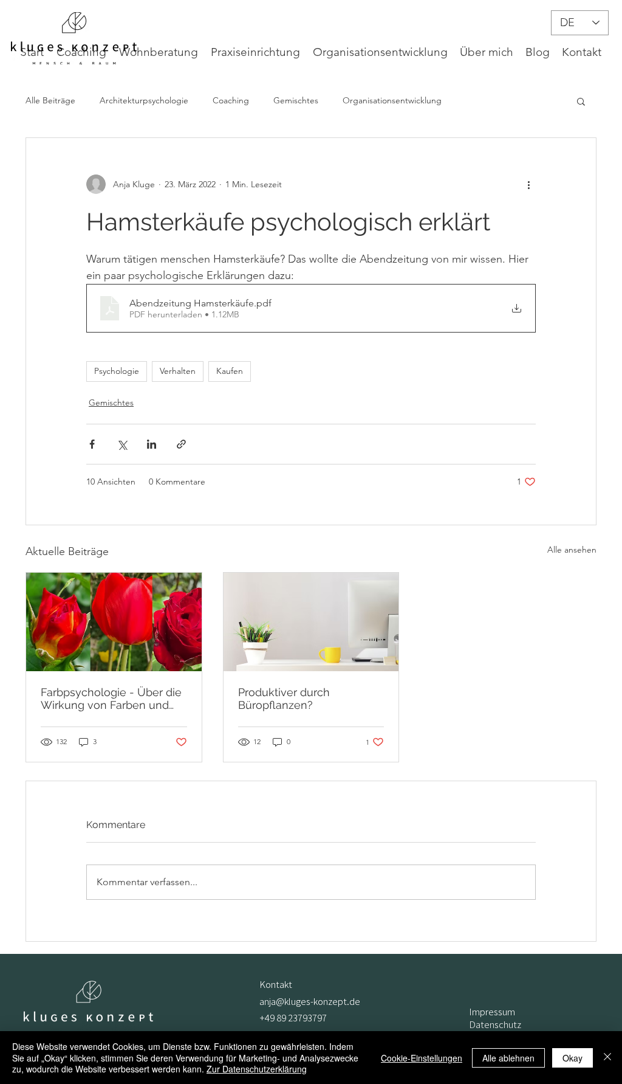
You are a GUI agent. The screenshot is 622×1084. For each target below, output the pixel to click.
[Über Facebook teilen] (92, 444)
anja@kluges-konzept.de (309, 1001)
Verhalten (178, 370)
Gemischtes (295, 100)
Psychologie (116, 370)
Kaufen (229, 370)
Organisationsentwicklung (392, 100)
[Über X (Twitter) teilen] (122, 444)
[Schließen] (607, 1057)
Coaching (231, 100)
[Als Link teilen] (181, 444)
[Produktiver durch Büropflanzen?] (311, 622)
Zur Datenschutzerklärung (257, 1069)
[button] (581, 101)
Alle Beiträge (50, 100)
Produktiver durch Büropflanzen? (284, 698)
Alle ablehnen (508, 1058)
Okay (572, 1058)
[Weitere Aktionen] (528, 184)
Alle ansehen (571, 549)
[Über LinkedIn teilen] (151, 444)
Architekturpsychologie (144, 100)
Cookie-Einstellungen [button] (421, 1058)
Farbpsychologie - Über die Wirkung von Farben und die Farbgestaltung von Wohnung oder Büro (111, 698)
